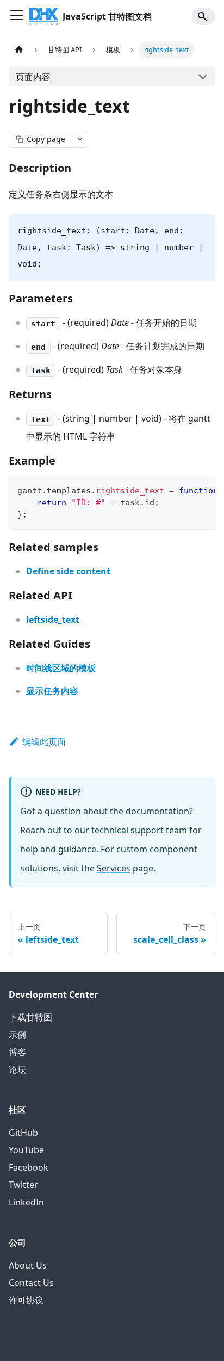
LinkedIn (26, 1202)
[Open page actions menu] (80, 139)
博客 (17, 1052)
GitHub (23, 1133)
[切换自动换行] (182, 489)
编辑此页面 (44, 741)
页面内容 (33, 77)
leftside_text (52, 620)
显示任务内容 (52, 691)
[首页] (19, 49)
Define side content (68, 571)
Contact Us (31, 1283)
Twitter (23, 1185)
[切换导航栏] (17, 16)
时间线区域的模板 (61, 668)
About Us (28, 1265)
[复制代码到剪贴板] (202, 489)
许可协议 (26, 1300)
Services (113, 868)
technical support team (140, 830)
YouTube (26, 1150)
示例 (17, 1035)
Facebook (28, 1167)
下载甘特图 (30, 1017)
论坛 (17, 1069)
